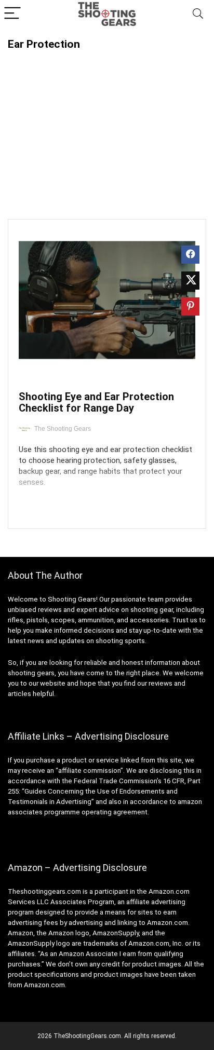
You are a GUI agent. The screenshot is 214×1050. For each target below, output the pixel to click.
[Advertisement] (107, 128)
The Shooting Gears (62, 428)
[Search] (197, 14)
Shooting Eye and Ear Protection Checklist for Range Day (96, 402)
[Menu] (12, 14)
